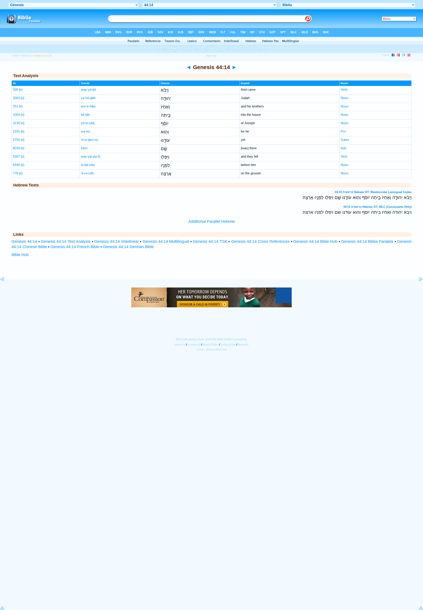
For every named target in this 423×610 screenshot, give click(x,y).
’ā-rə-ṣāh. (88, 173)
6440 (16, 165)
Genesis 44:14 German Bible (128, 247)
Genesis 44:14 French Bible (74, 247)
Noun (344, 98)
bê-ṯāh (85, 114)
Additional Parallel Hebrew (211, 221)
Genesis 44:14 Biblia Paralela (367, 241)
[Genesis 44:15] (417, 289)
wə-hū (85, 131)
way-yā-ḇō (88, 89)
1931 (16, 131)
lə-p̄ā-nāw (88, 165)
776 (15, 173)
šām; (84, 148)
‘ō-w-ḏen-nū (89, 140)
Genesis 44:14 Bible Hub (315, 241)
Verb (344, 89)
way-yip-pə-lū (90, 156)
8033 (16, 148)
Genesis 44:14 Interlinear (116, 241)
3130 (16, 123)
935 (15, 89)
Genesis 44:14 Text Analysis (66, 241)
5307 (16, 156)
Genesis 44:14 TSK (210, 241)
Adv (343, 148)
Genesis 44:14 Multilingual (166, 241)
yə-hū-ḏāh (88, 98)
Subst (345, 140)
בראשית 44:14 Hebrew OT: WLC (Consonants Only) (377, 206)
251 (15, 106)
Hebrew (26, 55)
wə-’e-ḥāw (88, 106)
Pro (343, 131)
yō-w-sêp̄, (88, 123)
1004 (16, 114)
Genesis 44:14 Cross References (260, 241)
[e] (20, 89)
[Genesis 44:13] (5, 289)
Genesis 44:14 (24, 241)
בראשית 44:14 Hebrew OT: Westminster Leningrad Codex (373, 192)
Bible (16, 55)
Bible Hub (20, 254)
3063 (16, 98)
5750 (16, 140)
